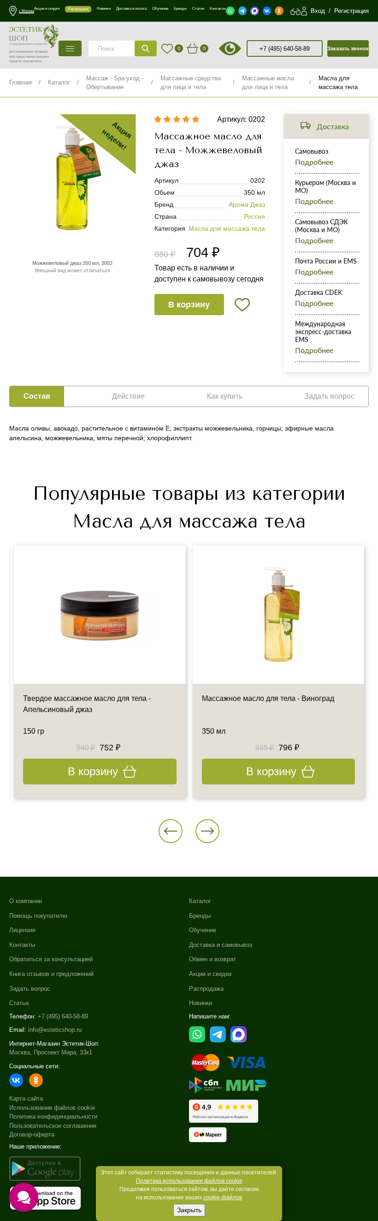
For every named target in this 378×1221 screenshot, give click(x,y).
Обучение (202, 930)
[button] (171, 831)
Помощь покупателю (38, 915)
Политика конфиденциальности (53, 1116)
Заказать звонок (348, 48)
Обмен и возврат (212, 959)
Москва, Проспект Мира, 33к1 (50, 1052)
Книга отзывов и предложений (51, 973)
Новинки (200, 1003)
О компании (25, 901)
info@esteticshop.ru (55, 1029)
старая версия (241, 48)
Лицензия (22, 930)
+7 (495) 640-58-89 (285, 48)
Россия (254, 216)
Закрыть (189, 1210)
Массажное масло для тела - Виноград (268, 698)
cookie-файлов (222, 1197)
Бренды (200, 915)
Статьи (19, 1003)
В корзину (189, 304)
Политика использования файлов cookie (189, 1181)
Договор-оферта (31, 1134)
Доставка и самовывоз (220, 944)
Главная (20, 82)
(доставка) (17, 56)
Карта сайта (26, 1098)
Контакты (22, 944)
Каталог (59, 82)
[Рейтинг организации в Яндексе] (223, 1111)
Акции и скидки (210, 973)
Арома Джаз (247, 204)
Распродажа (206, 988)
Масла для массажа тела (227, 228)
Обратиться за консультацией (51, 959)
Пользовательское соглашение (52, 1125)
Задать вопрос (29, 988)
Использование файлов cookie (52, 1107)
